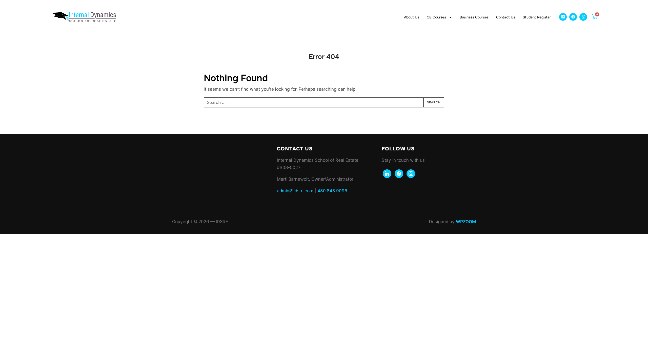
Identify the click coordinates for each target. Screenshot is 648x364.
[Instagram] (583, 17)
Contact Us (505, 17)
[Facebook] (573, 17)
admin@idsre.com (295, 190)
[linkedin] (387, 173)
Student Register (537, 17)
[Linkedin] (563, 17)
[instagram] (411, 173)
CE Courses (436, 17)
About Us (411, 17)
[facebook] (399, 173)
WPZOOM (466, 221)
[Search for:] (324, 102)
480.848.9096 (332, 190)
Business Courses (474, 17)
